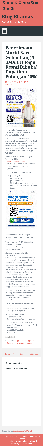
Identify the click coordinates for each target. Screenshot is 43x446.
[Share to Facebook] (13, 337)
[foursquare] (8, 9)
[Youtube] (28, 3)
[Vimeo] (20, 3)
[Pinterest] (12, 9)
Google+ (11, 343)
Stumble (21, 343)
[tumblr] (4, 9)
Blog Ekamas (17, 17)
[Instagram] (32, 3)
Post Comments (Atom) (22, 431)
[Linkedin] (24, 3)
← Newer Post (8, 354)
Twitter (33, 341)
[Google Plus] (12, 3)
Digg (31, 343)
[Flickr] (36, 3)
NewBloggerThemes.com (21, 444)
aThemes (17, 441)
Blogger (21, 439)
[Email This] (6, 337)
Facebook (22, 341)
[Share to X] (11, 337)
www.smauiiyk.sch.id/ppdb (16, 161)
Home (22, 354)
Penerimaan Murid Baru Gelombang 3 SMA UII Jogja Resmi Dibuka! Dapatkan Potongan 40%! (21, 62)
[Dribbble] (16, 3)
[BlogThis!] (9, 337)
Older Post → (35, 354)
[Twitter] (4, 3)
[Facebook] (8, 3)
